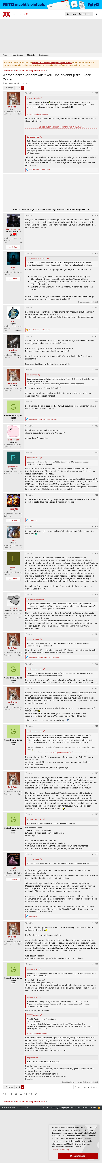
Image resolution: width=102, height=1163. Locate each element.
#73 (96, 594)
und (39, 170)
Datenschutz (76, 1107)
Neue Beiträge (17, 55)
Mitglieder (31, 55)
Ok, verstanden (78, 1155)
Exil (21, 242)
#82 (96, 964)
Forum (5, 55)
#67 (96, 401)
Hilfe (85, 1107)
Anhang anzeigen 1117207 (37, 1033)
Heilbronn (18, 331)
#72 (96, 553)
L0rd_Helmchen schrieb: (36, 258)
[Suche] (67, 14)
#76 (96, 688)
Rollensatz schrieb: (34, 599)
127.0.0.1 (19, 618)
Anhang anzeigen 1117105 (37, 114)
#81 (96, 923)
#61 (96, 93)
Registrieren (44, 55)
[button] (9, 55)
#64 (96, 307)
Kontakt (46, 1107)
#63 (96, 253)
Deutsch (25, 1107)
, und (43, 419)
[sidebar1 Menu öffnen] (96, 14)
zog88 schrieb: (32, 969)
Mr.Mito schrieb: (33, 98)
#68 (96, 426)
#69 (96, 452)
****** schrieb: (33, 458)
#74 (96, 634)
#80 (96, 854)
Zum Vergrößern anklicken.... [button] (61, 752)
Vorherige (9, 88)
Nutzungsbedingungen (60, 1107)
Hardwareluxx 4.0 (11, 1107)
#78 (96, 773)
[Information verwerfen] (96, 62)
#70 (96, 495)
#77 (96, 726)
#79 (96, 814)
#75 (96, 664)
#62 (96, 215)
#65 (96, 336)
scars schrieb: (32, 375)
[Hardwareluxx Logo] (16, 14)
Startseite (92, 1107)
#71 (96, 527)
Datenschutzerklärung (60, 1149)
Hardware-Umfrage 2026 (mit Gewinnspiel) (52, 62)
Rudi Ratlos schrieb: (34, 669)
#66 (96, 369)
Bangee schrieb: (33, 137)
